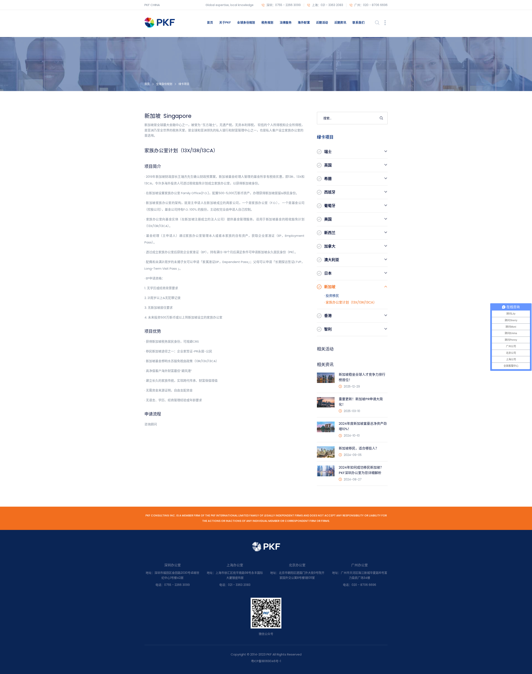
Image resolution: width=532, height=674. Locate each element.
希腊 (328, 178)
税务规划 (267, 22)
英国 (328, 165)
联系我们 (358, 22)
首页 (210, 22)
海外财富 (304, 22)
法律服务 (286, 22)
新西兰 (329, 232)
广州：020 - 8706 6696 (370, 5)
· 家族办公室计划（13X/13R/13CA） (350, 302)
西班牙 (329, 192)
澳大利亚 (331, 259)
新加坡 (329, 286)
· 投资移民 (331, 295)
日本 (328, 273)
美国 (328, 219)
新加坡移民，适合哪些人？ (359, 448)
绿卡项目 (184, 84)
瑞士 (328, 151)
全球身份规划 (246, 22)
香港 (328, 315)
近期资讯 (340, 22)
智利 (328, 329)
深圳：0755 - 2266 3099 (283, 5)
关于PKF (225, 22)
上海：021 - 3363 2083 (327, 5)
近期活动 (322, 22)
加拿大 (329, 246)
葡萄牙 (329, 205)
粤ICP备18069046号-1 (266, 661)
